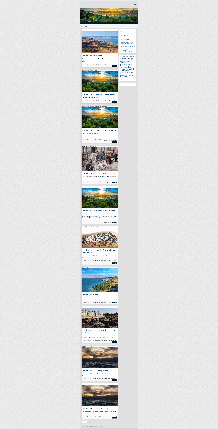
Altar (121, 58)
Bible (97, 64)
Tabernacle (128, 76)
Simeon (124, 75)
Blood (131, 58)
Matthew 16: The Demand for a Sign (96, 408)
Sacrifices (132, 73)
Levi (123, 67)
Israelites (126, 64)
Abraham (131, 56)
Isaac (121, 64)
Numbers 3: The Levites (125, 35)
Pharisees (126, 72)
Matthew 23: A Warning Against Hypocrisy (98, 173)
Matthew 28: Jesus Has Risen (93, 56)
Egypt (130, 59)
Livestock (126, 67)
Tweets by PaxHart (127, 84)
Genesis (123, 62)
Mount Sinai (130, 69)
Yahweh (123, 78)
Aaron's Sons (126, 56)
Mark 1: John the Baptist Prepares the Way (128, 40)
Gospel (99, 64)
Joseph (132, 66)
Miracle (130, 67)
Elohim (127, 61)
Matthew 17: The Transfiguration (95, 371)
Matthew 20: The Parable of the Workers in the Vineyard (98, 251)
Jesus (122, 66)
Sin (126, 75)
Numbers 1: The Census (125, 39)
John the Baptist (127, 66)
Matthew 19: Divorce (90, 295)
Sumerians (122, 76)
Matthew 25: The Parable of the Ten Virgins (98, 94)
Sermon (121, 75)
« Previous (85, 421)
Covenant (121, 59)
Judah (121, 67)
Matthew (102, 64)
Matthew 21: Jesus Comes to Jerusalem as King (98, 212)
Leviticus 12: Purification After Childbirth (127, 51)
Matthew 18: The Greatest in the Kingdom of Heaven (98, 331)
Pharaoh (122, 72)
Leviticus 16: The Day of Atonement (127, 42)
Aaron (122, 56)
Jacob (132, 64)
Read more (115, 66)
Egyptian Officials (122, 61)
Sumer (133, 75)
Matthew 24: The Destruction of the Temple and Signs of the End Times (99, 131)
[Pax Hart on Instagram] (136, 5)
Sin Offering (129, 75)
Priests (121, 73)
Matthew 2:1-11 (123, 34)
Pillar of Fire (131, 72)
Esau (129, 61)
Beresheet (126, 58)
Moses (122, 69)
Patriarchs (125, 70)
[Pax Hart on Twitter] (134, 5)
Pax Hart (85, 64)
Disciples (126, 59)
